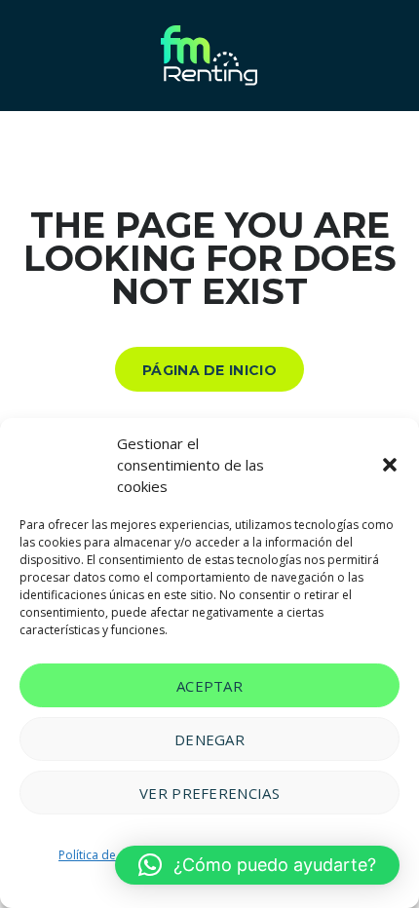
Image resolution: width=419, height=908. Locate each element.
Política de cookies (110, 855)
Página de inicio (209, 370)
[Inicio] (209, 54)
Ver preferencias (209, 793)
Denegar (209, 739)
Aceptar (209, 686)
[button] (390, 464)
